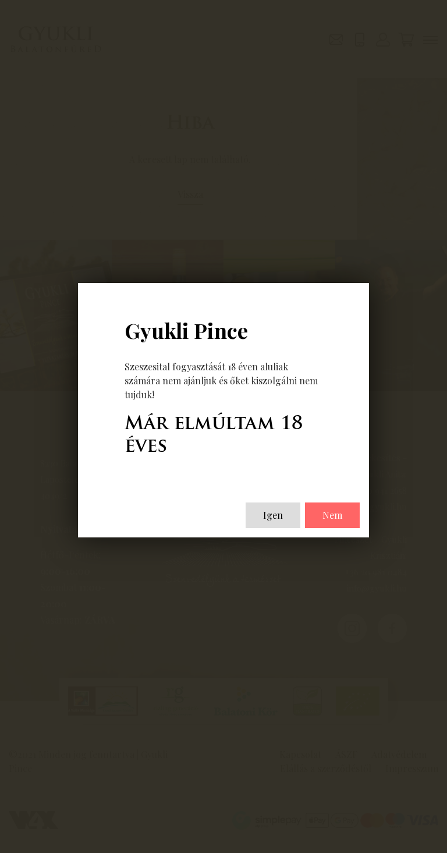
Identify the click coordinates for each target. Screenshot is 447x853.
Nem (332, 515)
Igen (273, 515)
